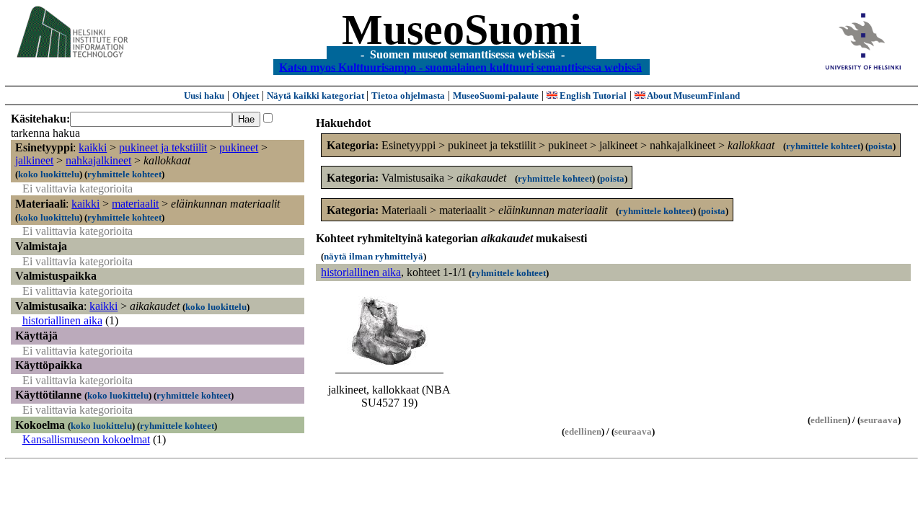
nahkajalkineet (98, 160)
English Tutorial (592, 95)
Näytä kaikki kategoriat (316, 95)
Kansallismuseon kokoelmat (86, 439)
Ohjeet (245, 95)
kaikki (93, 147)
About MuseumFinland (692, 95)
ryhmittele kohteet (124, 174)
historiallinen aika (62, 320)
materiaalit (135, 204)
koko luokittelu (48, 174)
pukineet (238, 147)
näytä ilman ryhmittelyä (373, 256)
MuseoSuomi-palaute (496, 95)
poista (880, 146)
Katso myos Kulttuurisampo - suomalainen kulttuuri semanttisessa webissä (460, 67)
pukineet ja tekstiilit (163, 147)
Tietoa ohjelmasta (408, 95)
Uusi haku (204, 95)
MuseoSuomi (462, 29)
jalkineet (34, 160)
